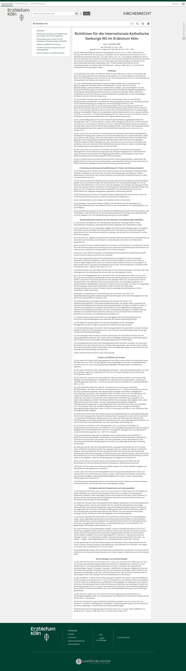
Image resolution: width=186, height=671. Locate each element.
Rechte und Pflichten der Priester (49, 44)
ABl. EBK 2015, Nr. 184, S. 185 (122, 49)
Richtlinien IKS (40, 23)
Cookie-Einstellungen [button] (101, 639)
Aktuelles (175, 4)
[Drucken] (148, 23)
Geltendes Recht (7, 4)
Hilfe (100, 635)
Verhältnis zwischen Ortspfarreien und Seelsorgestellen (51, 49)
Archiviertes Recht (21, 4)
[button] (183, 4)
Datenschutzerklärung (76, 641)
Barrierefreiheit (73, 644)
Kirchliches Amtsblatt (38, 4)
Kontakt (71, 634)
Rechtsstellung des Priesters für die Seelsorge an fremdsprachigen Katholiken (52, 40)
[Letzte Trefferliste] (81, 13)
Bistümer (73, 631)
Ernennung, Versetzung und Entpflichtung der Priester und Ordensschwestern (52, 35)
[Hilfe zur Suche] (76, 13)
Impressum (72, 637)
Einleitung (40, 31)
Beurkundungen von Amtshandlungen (50, 53)
